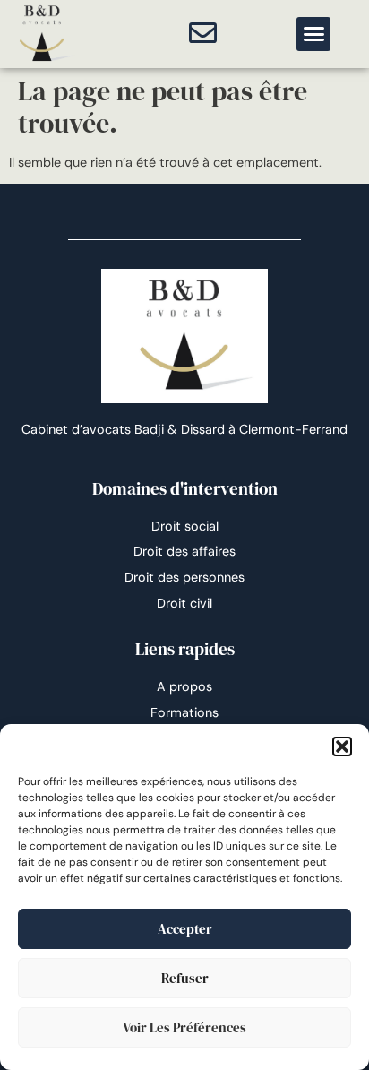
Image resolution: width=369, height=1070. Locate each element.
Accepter (185, 928)
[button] (342, 746)
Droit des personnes (184, 577)
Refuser (185, 978)
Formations (184, 712)
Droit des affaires (184, 551)
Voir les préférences (184, 1027)
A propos (184, 686)
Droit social (185, 526)
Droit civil (184, 603)
